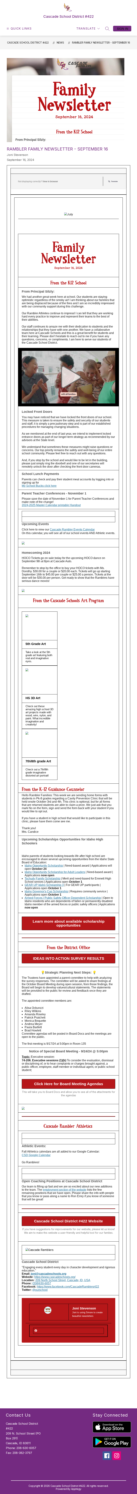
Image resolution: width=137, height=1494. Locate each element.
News (60, 42)
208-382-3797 (22, 1453)
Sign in (122, 28)
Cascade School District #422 (28, 42)
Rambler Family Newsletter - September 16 (101, 42)
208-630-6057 (26, 1448)
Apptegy (76, 1488)
